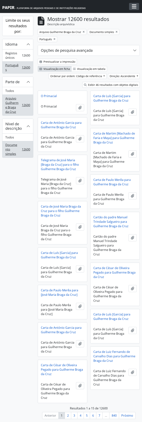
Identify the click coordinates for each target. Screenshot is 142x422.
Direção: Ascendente (123, 76)
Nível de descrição (13, 126)
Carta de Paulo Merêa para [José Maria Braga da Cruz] (59, 292)
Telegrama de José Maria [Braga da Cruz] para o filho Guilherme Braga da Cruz (60, 164)
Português (18, 67)
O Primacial (49, 96)
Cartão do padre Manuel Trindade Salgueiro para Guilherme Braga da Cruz (111, 221)
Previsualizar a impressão (59, 61)
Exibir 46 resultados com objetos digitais (112, 85)
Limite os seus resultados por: (18, 26)
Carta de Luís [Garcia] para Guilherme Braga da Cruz (111, 98)
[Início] (45, 6)
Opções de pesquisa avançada (67, 50)
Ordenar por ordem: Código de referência (76, 76)
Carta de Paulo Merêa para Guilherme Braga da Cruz (112, 182)
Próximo (127, 415)
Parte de (12, 81)
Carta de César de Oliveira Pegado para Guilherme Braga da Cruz (114, 272)
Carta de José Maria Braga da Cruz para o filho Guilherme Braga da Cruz (61, 210)
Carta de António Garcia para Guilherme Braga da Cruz (61, 125)
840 (114, 415)
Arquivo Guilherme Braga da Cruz (18, 105)
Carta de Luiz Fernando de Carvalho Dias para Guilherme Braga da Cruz (114, 356)
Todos (9, 91)
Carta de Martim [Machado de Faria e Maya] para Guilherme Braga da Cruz (114, 137)
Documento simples (18, 149)
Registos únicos (18, 55)
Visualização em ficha (56, 69)
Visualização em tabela (90, 69)
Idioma (11, 44)
